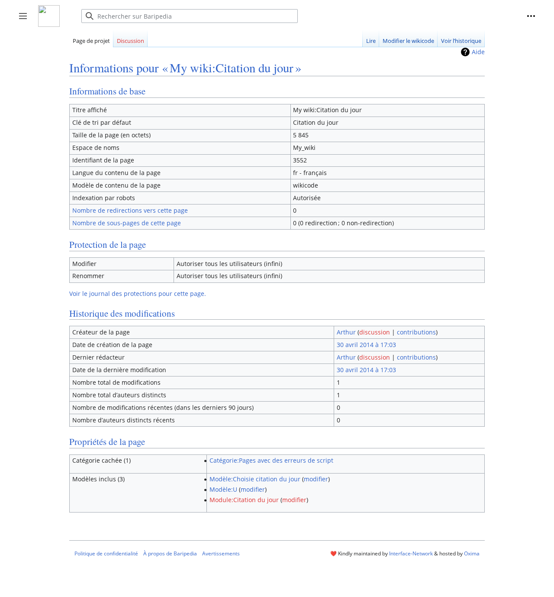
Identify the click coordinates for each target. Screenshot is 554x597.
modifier (316, 479)
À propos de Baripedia (170, 553)
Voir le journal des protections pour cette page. (137, 293)
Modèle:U (223, 489)
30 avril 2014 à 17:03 (366, 345)
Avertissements (221, 553)
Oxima (472, 553)
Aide (478, 52)
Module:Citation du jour (244, 500)
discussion (374, 332)
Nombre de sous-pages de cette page (126, 223)
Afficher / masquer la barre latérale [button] (26, 20)
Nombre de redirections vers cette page (130, 210)
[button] (531, 16)
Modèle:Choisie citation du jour (254, 479)
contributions (416, 332)
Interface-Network (411, 553)
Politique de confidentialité (106, 553)
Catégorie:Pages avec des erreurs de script (271, 460)
